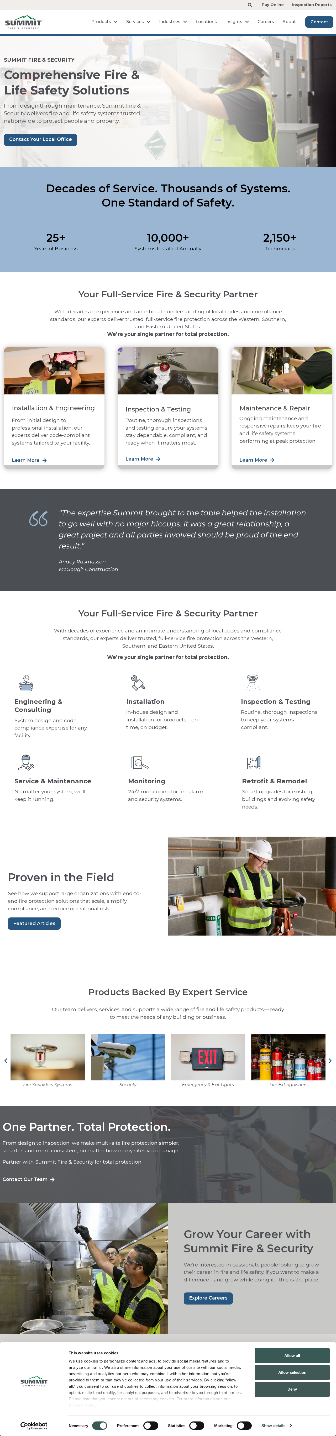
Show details (273, 1425)
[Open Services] (148, 22)
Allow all (292, 1355)
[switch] (150, 1425)
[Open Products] (116, 22)
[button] (6, 1061)
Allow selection (292, 1372)
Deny (292, 1389)
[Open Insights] (247, 22)
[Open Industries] (185, 22)
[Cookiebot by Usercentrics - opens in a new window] (34, 1426)
